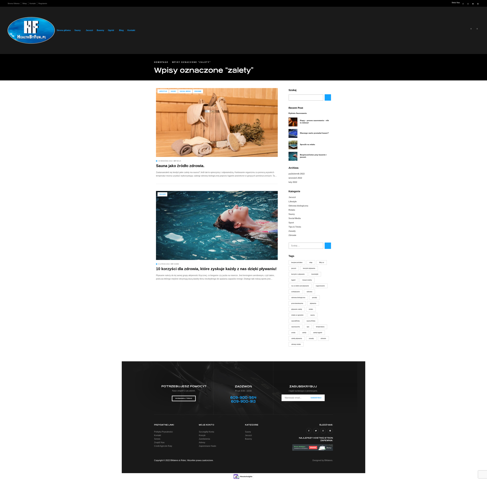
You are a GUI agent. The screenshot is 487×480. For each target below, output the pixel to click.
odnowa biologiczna (298, 297)
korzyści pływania (309, 268)
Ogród (111, 30)
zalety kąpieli (317, 333)
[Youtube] (472, 3)
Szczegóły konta (206, 432)
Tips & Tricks (295, 227)
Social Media (185, 91)
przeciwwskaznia (297, 303)
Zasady (292, 231)
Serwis (157, 439)
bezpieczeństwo (296, 262)
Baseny (100, 30)
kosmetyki (314, 274)
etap (310, 262)
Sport (291, 223)
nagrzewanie (320, 286)
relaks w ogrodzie (297, 315)
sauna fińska (311, 321)
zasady (311, 338)
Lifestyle (163, 91)
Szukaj (293, 90)
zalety (304, 333)
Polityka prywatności (163, 432)
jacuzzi (293, 268)
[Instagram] (467, 3)
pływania (313, 303)
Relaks (292, 210)
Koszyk (202, 435)
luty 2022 (293, 182)
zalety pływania (296, 338)
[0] (469, 30)
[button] (78, 30)
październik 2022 (297, 174)
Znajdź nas (159, 442)
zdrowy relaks (296, 344)
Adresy (202, 442)
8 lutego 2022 (164, 264)
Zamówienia (204, 439)
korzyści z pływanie (298, 274)
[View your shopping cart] (475, 30)
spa (308, 327)
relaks (311, 309)
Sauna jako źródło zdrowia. (180, 166)
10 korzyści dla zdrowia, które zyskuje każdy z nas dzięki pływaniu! (216, 269)
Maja (179, 161)
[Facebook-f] (463, 3)
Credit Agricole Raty (163, 446)
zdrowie (323, 338)
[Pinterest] (477, 3)
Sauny (77, 30)
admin (176, 264)
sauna (312, 315)
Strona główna (64, 30)
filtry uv (321, 262)
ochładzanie (295, 292)
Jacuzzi (89, 30)
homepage (161, 62)
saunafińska (295, 321)
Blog (121, 30)
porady (314, 297)
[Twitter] (316, 430)
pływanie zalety (296, 309)
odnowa (309, 292)
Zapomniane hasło (207, 446)
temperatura (320, 327)
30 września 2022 (165, 161)
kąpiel (293, 280)
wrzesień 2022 (295, 178)
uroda (293, 333)
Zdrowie (197, 91)
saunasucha (295, 327)
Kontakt (131, 30)
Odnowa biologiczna (298, 206)
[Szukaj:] (306, 245)
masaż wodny (307, 280)
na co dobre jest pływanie (300, 286)
